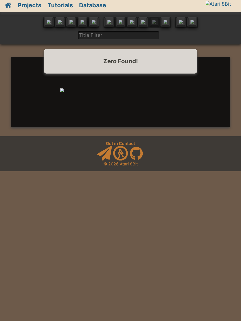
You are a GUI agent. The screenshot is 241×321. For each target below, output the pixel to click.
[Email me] (104, 159)
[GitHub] (136, 159)
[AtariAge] (120, 159)
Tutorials (60, 5)
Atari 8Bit (129, 163)
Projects (29, 5)
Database (92, 5)
